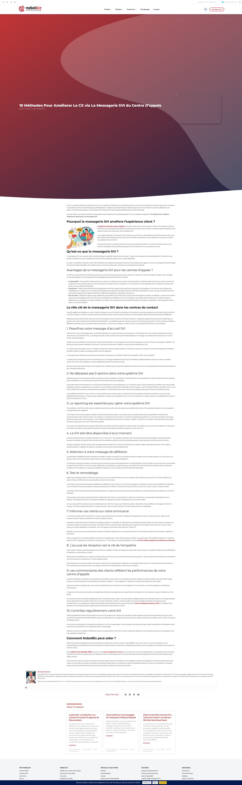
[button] (125, 695)
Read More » (72, 745)
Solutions (118, 9)
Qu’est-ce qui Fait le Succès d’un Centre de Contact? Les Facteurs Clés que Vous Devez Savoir (157, 717)
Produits (107, 9)
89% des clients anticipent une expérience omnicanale (156, 540)
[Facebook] (7, 2)
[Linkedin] (3, 2)
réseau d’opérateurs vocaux (112, 652)
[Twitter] (11, 2)
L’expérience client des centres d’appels (110, 226)
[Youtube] (14, 2)
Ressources (131, 9)
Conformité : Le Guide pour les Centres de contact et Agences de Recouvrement (84, 717)
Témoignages (145, 9)
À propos (156, 9)
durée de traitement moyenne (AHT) (147, 603)
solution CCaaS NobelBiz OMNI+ (81, 652)
